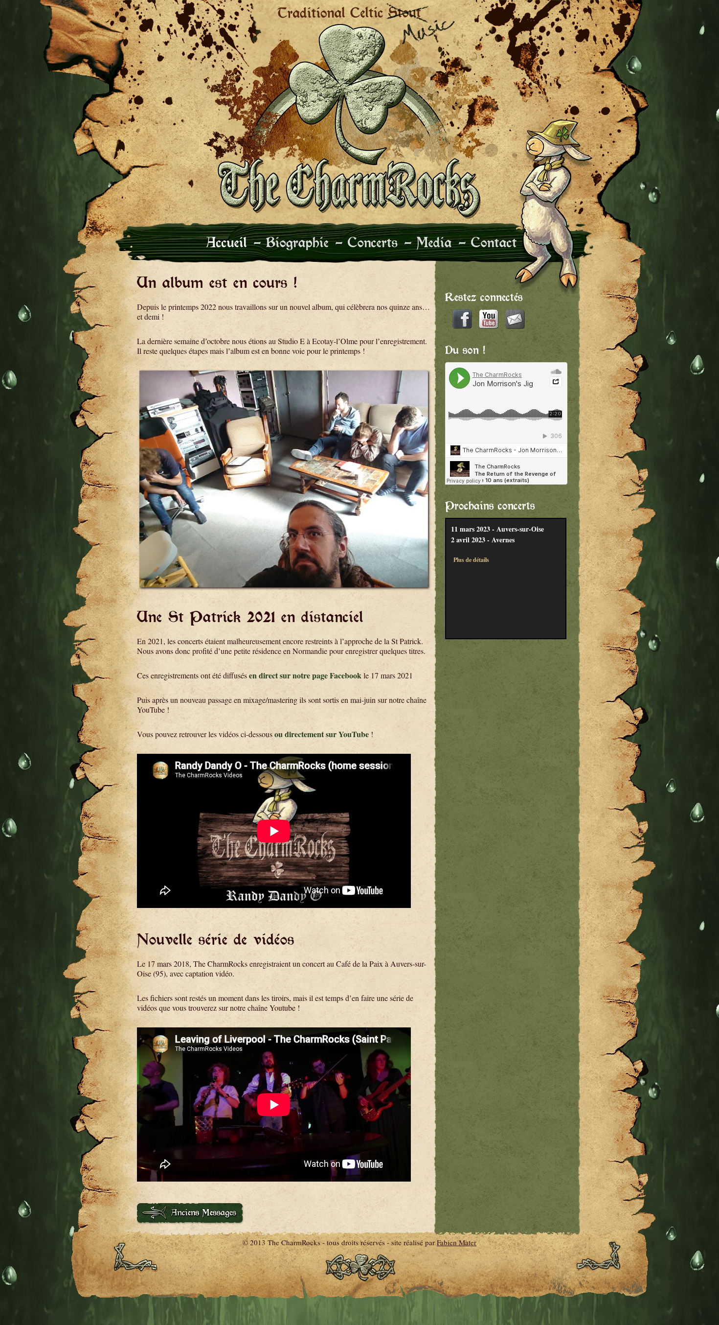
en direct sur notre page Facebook (305, 675)
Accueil (226, 242)
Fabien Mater (456, 1242)
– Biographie (291, 242)
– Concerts (367, 242)
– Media (428, 242)
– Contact (488, 242)
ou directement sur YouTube (321, 734)
